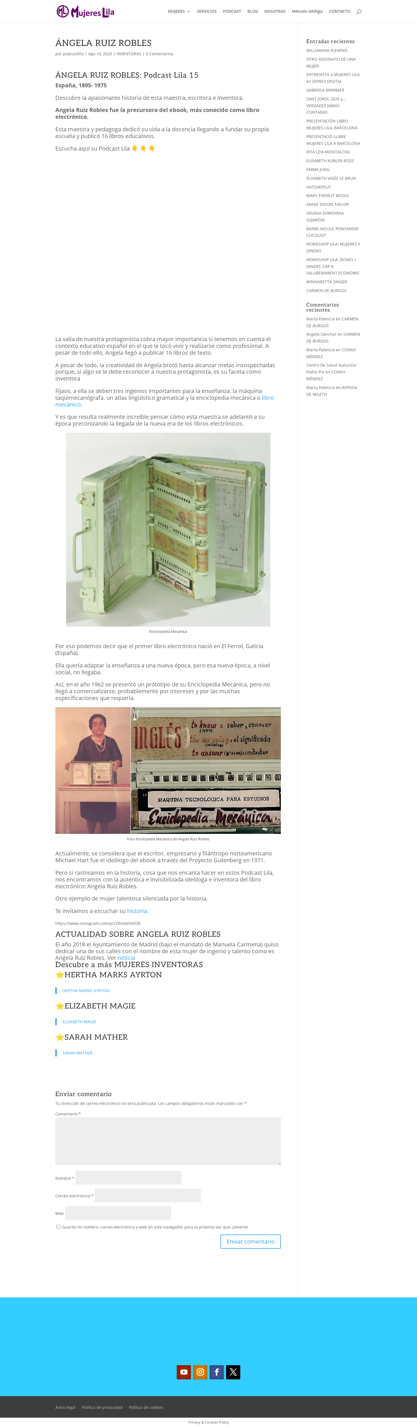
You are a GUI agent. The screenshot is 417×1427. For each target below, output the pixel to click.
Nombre (64, 1178)
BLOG (252, 11)
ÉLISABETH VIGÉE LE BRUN (331, 178)
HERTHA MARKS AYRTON (113, 975)
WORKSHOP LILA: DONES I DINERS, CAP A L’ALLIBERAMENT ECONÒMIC (333, 266)
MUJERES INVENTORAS (158, 964)
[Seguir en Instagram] (200, 1372)
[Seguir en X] (233, 1372)
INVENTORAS (129, 53)
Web (59, 1213)
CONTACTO (339, 11)
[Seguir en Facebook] (217, 1372)
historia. (137, 911)
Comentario (68, 1114)
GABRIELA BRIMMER (325, 90)
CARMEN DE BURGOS (326, 290)
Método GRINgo (307, 11)
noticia (126, 957)
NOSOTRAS (275, 11)
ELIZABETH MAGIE (100, 1006)
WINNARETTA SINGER (326, 281)
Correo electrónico (74, 1195)
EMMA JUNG (318, 169)
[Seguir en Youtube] (184, 1372)
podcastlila (73, 53)
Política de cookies (146, 1407)
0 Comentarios (159, 53)
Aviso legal (65, 1407)
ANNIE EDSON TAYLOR (327, 204)
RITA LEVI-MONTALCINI (328, 152)
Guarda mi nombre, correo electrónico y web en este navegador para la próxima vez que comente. (155, 1227)
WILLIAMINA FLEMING (327, 50)
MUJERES (176, 11)
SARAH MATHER (96, 1037)
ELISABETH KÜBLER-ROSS (330, 160)
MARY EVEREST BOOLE (327, 195)
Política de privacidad (102, 1407)
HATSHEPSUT (318, 187)
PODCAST (232, 11)
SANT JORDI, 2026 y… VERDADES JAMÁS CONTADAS (326, 105)
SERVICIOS (207, 11)
